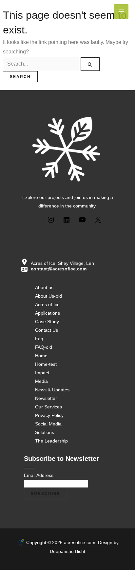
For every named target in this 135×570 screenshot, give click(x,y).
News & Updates (52, 389)
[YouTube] (82, 219)
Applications (47, 313)
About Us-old (48, 296)
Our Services (48, 406)
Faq (39, 338)
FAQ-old (43, 347)
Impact (42, 372)
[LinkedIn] (66, 219)
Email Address (38, 475)
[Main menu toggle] (121, 11)
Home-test (46, 364)
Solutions (44, 432)
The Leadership (51, 440)
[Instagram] (51, 219)
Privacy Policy (49, 415)
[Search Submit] (90, 64)
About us (44, 287)
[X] (98, 219)
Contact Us (46, 330)
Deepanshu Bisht (67, 551)
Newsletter (46, 398)
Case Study (47, 321)
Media (41, 381)
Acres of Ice (47, 304)
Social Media (48, 423)
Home (41, 355)
